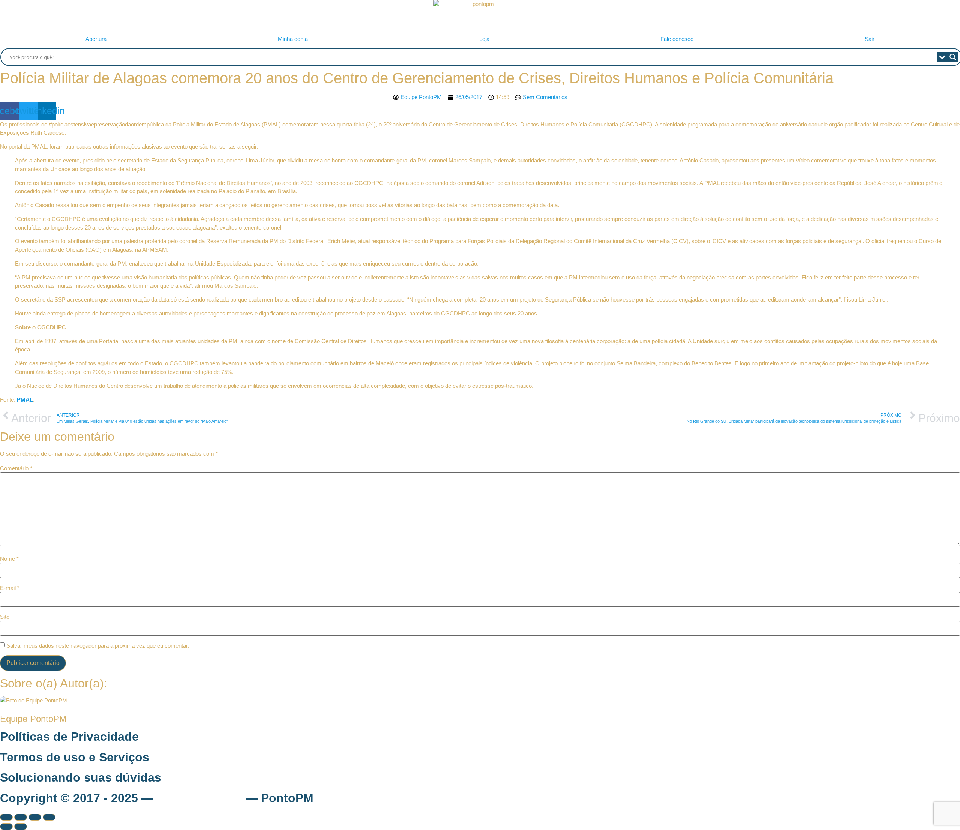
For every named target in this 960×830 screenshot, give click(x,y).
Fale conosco (676, 39)
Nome (9, 558)
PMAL (25, 399)
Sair (869, 39)
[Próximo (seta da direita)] (20, 826)
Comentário (16, 468)
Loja (484, 39)
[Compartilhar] (34, 817)
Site (4, 617)
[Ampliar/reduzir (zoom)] (6, 817)
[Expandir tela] (20, 817)
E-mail (10, 588)
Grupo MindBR (199, 798)
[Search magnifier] (953, 57)
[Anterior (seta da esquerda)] (6, 826)
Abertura (96, 39)
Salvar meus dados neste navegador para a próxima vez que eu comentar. (97, 645)
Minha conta (293, 39)
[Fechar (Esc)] (49, 817)
